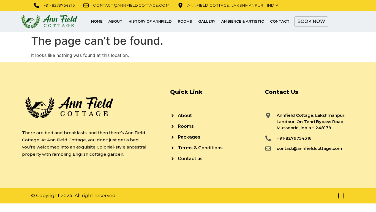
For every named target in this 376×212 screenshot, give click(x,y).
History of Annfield (150, 21)
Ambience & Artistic (242, 21)
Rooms (185, 21)
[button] (336, 21)
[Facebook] (338, 196)
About (115, 21)
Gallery (206, 21)
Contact (280, 21)
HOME (96, 21)
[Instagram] (343, 196)
